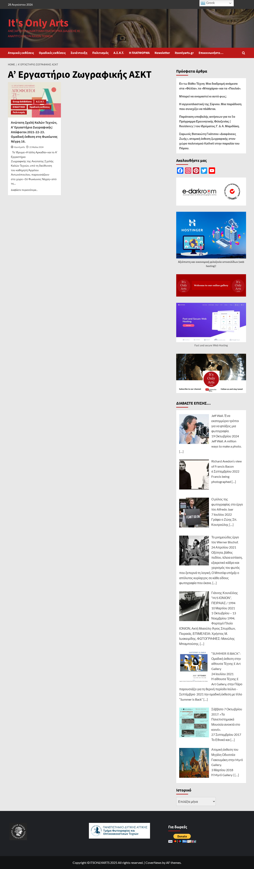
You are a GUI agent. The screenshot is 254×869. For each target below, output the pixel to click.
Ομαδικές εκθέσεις (52, 53)
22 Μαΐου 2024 (36, 147)
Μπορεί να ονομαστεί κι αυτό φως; (203, 96)
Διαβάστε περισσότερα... (24, 189)
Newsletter (162, 53)
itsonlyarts (19, 147)
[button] (243, 53)
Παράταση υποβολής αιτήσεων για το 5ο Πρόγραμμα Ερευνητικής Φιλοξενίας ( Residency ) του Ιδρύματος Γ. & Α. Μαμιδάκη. (209, 121)
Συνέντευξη (79, 53)
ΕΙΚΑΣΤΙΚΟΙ (19, 107)
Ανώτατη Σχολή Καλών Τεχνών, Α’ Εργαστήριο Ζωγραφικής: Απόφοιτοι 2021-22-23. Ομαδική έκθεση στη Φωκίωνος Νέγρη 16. (34, 132)
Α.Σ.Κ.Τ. (119, 53)
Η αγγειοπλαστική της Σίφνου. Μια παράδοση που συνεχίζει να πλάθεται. (210, 106)
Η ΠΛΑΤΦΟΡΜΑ (139, 53)
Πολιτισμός (100, 53)
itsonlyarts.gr (184, 53)
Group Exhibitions (22, 101)
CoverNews (153, 862)
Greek (210, 3)
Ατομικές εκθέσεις (21, 53)
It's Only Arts (38, 23)
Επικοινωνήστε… (211, 53)
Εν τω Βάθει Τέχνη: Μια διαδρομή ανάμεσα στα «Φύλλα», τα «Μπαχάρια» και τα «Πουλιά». (210, 86)
